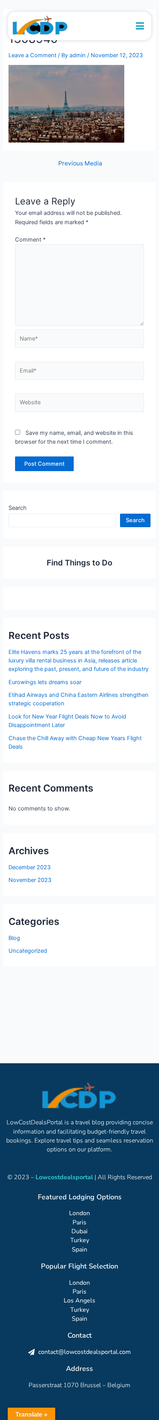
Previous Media (80, 163)
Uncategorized (27, 950)
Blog (14, 938)
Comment (30, 239)
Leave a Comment (32, 55)
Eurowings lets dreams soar (44, 682)
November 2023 (29, 880)
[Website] (79, 404)
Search (17, 507)
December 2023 (29, 867)
